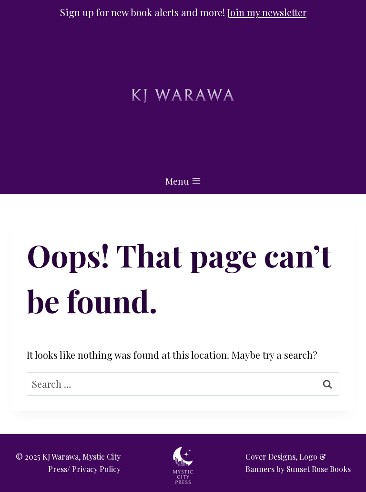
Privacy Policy (96, 469)
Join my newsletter (266, 12)
